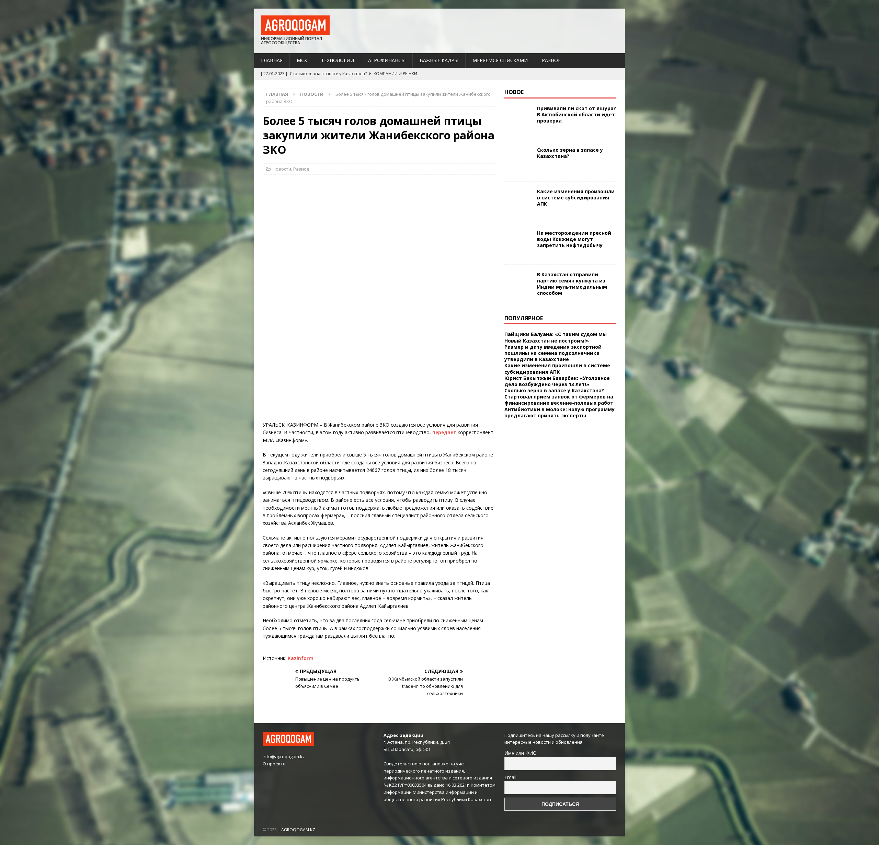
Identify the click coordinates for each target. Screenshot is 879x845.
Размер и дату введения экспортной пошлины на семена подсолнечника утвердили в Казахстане (553, 353)
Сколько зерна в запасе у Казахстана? (570, 153)
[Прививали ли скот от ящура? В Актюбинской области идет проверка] (518, 119)
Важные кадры (439, 60)
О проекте (274, 764)
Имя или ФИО (520, 753)
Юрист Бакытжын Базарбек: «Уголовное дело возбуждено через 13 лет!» (557, 381)
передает (444, 432)
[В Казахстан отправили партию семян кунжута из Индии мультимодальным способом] (518, 285)
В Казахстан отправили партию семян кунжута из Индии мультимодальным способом (572, 284)
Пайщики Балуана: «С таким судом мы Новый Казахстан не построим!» (555, 337)
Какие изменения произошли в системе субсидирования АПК (576, 197)
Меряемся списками (500, 60)
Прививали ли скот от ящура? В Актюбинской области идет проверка (576, 114)
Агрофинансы (387, 60)
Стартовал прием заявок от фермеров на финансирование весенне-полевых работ (558, 399)
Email (510, 777)
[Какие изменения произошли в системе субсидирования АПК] (518, 202)
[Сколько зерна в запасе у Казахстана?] (518, 160)
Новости (282, 169)
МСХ (302, 60)
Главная (272, 60)
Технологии (337, 60)
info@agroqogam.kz (284, 756)
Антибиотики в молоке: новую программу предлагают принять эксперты (559, 412)
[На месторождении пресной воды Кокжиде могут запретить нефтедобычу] (518, 243)
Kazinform (300, 658)
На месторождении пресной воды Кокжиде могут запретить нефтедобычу (574, 239)
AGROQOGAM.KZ (298, 830)
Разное (551, 60)
